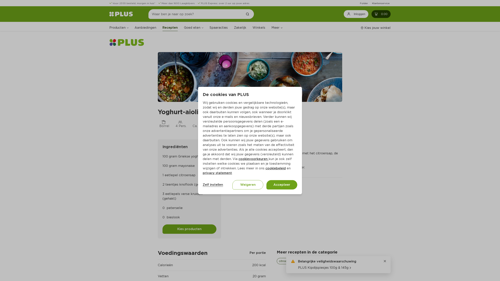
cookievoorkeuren (253, 159)
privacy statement (217, 173)
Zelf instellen (213, 185)
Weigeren (248, 185)
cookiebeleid (275, 168)
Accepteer (281, 185)
